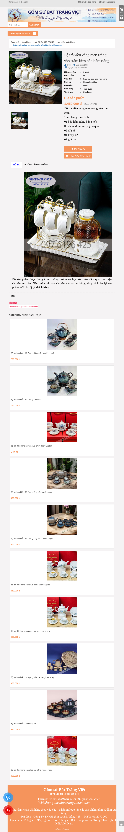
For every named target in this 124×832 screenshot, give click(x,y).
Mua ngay (79, 149)
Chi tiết (55, 347)
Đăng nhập (13, 1)
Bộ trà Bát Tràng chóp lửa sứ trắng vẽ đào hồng (31, 769)
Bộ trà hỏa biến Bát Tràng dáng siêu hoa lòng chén (33, 353)
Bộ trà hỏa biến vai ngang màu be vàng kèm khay (32, 677)
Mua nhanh (69, 347)
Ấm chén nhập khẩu (66, 42)
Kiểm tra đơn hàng (88, 1)
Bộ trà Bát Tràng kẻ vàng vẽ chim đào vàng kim (31, 445)
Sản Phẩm (26, 42)
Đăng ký (24, 1)
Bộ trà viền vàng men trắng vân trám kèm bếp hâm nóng (37, 45)
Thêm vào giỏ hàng (79, 156)
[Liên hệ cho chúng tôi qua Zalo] (8, 797)
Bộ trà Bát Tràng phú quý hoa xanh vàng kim (30, 630)
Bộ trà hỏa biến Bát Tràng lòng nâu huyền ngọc (31, 492)
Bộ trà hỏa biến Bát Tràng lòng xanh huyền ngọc (32, 538)
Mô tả (16, 165)
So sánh (62, 337)
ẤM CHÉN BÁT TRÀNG (44, 42)
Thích (69, 64)
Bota (67, 829)
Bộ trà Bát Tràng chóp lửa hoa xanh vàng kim (30, 584)
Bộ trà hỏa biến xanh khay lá (23, 723)
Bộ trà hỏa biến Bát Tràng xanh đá (26, 399)
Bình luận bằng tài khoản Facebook (23, 306)
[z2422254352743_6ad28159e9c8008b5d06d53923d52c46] (19, 120)
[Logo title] (62, 15)
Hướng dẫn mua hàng (36, 164)
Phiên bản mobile (107, 1)
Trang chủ (15, 42)
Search (35, 24)
